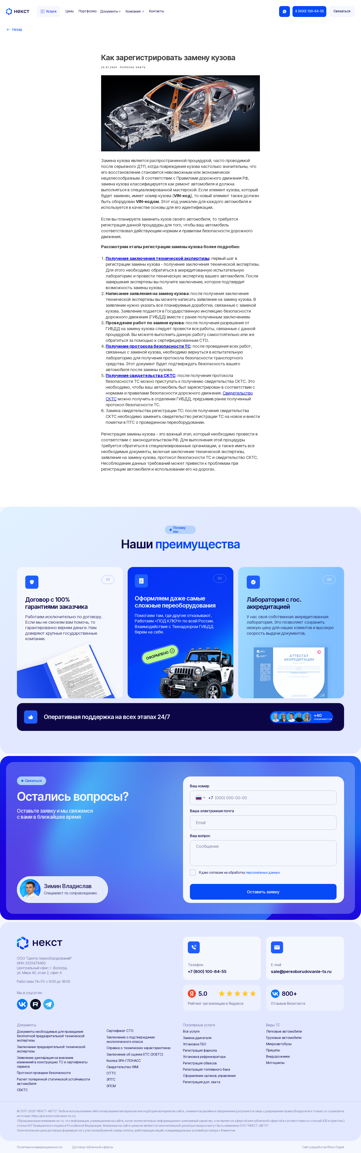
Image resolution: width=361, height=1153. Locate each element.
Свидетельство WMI (122, 1067)
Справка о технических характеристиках (139, 1048)
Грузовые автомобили (283, 1038)
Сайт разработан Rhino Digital (323, 1147)
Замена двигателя (197, 1038)
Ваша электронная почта (212, 811)
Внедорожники (278, 1057)
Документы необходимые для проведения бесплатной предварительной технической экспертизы (50, 1036)
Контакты (156, 11)
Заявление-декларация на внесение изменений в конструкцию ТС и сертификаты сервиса (52, 1062)
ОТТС (111, 1073)
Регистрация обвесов (200, 1063)
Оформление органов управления (209, 1076)
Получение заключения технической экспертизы (157, 258)
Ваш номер (199, 786)
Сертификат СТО (120, 1031)
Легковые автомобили (284, 1031)
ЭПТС (111, 1079)
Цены (70, 11)
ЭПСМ (111, 1086)
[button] (342, 11)
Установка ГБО (194, 1044)
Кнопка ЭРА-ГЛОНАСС (124, 1061)
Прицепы (273, 1050)
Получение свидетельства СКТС (140, 375)
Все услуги (191, 1031)
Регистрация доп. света (201, 1082)
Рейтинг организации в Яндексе (215, 1003)
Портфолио (88, 11)
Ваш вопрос (200, 836)
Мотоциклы (275, 1063)
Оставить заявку (263, 891)
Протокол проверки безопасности (44, 1073)
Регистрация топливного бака (206, 1069)
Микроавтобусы (279, 1044)
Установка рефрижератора (204, 1057)
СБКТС (22, 1090)
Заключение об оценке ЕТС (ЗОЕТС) (135, 1054)
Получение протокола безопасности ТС (148, 346)
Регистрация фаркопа (200, 1050)
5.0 (202, 993)
